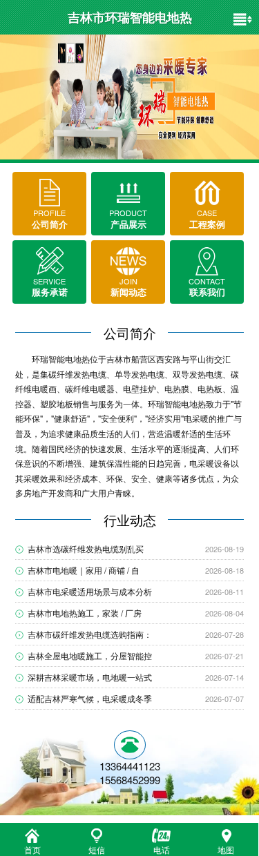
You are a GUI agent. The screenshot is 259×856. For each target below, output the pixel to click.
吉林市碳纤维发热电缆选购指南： (90, 634)
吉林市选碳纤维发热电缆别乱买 (86, 548)
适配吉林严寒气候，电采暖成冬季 (90, 698)
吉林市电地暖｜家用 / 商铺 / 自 (84, 570)
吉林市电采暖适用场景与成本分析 (90, 591)
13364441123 (129, 766)
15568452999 (129, 779)
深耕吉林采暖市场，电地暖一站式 (90, 677)
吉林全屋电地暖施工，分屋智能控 (90, 655)
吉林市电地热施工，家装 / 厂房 (85, 613)
